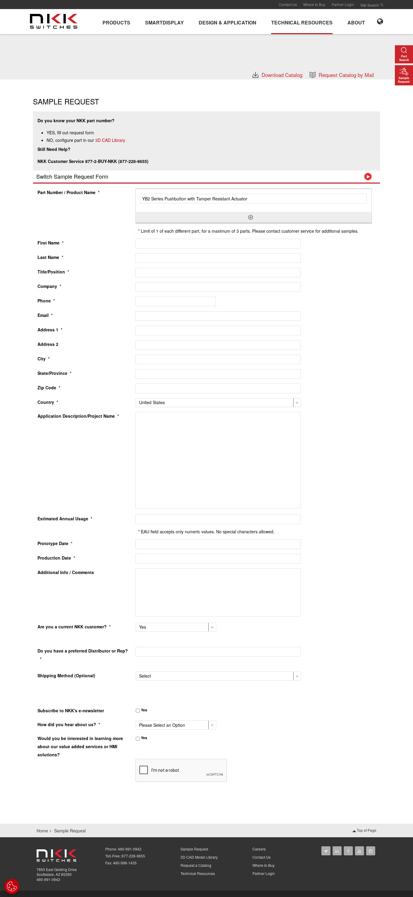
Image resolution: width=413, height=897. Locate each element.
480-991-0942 (48, 879)
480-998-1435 (125, 862)
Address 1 (49, 330)
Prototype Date (54, 543)
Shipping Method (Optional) (66, 675)
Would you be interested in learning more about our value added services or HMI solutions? (80, 746)
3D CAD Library (110, 140)
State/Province (54, 373)
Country (47, 402)
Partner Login (343, 4)
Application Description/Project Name (78, 416)
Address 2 (47, 344)
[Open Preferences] (11, 886)
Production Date (56, 558)
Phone (46, 301)
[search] (382, 5)
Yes (144, 710)
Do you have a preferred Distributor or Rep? (82, 655)
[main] (206, 56)
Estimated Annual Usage (64, 519)
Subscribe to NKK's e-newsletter (70, 710)
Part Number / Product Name (68, 192)
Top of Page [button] (366, 830)
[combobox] (218, 330)
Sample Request (194, 848)
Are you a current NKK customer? (74, 627)
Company (49, 286)
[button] (116, 21)
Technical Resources (197, 873)
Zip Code (48, 388)
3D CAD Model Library (199, 857)
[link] (55, 21)
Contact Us (288, 4)
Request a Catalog (195, 865)
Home (42, 831)
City (43, 359)
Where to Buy (314, 4)
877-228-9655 (133, 855)
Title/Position (53, 272)
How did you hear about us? (68, 724)
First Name (50, 243)
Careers (259, 848)
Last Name (50, 257)
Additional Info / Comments (65, 572)
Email (45, 315)
